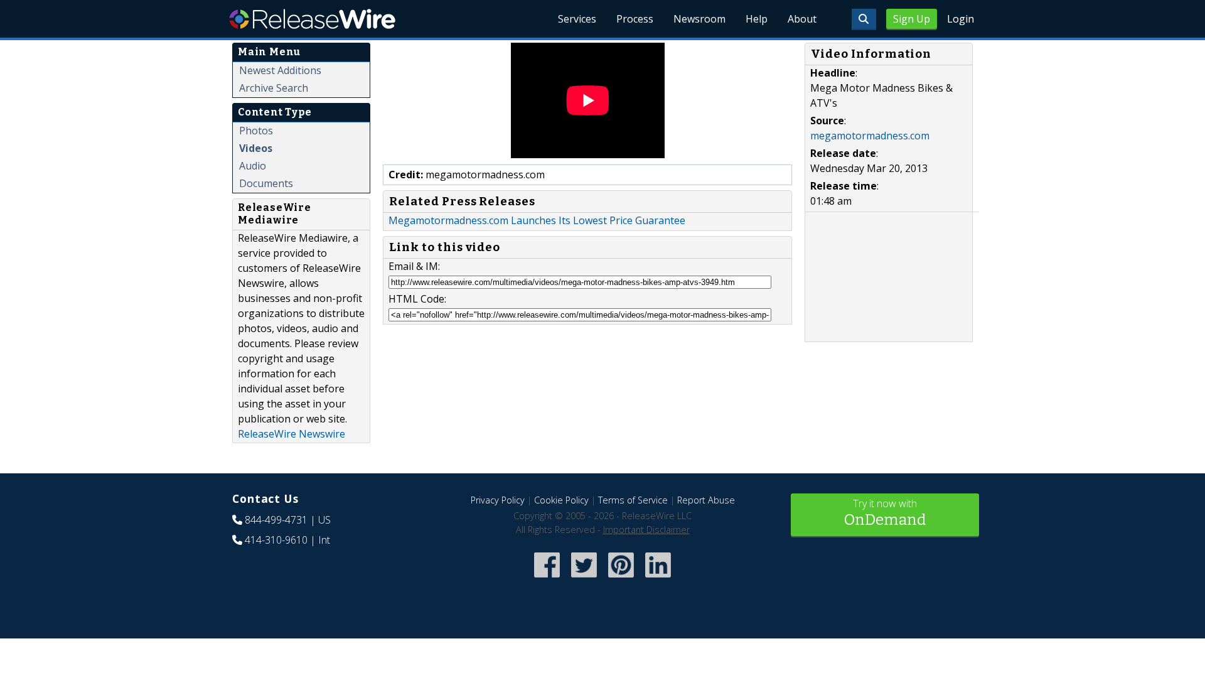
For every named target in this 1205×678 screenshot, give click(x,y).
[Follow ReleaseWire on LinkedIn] (658, 579)
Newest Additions (280, 70)
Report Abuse (706, 500)
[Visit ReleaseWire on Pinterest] (621, 579)
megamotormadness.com (869, 136)
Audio (252, 166)
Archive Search (273, 88)
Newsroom (699, 19)
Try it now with (885, 513)
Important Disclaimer (646, 529)
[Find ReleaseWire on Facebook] (547, 579)
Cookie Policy (561, 500)
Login (960, 19)
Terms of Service (633, 500)
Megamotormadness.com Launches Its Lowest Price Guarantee (536, 220)
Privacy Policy (498, 500)
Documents (266, 183)
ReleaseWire (312, 18)
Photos (256, 130)
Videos (255, 148)
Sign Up (911, 19)
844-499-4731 (276, 520)
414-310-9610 (276, 540)
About (802, 19)
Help (757, 19)
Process (634, 19)
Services (577, 19)
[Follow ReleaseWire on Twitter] (584, 579)
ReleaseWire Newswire (291, 434)
